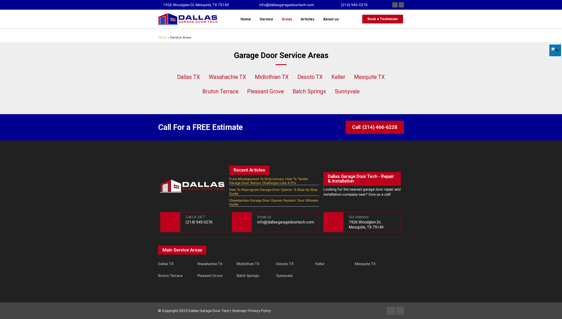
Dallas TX (188, 77)
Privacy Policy (259, 310)
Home (246, 19)
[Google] (401, 4)
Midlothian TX (272, 77)
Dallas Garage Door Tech (209, 310)
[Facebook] (395, 4)
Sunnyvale (347, 91)
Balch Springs (309, 91)
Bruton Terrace (220, 91)
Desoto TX (310, 77)
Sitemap (239, 310)
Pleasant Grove (265, 91)
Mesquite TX (369, 77)
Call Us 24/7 (195, 217)
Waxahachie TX (227, 77)
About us (331, 19)
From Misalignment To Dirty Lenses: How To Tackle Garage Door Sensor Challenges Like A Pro (268, 181)
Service (266, 19)
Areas (287, 19)
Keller (338, 77)
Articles (307, 19)
